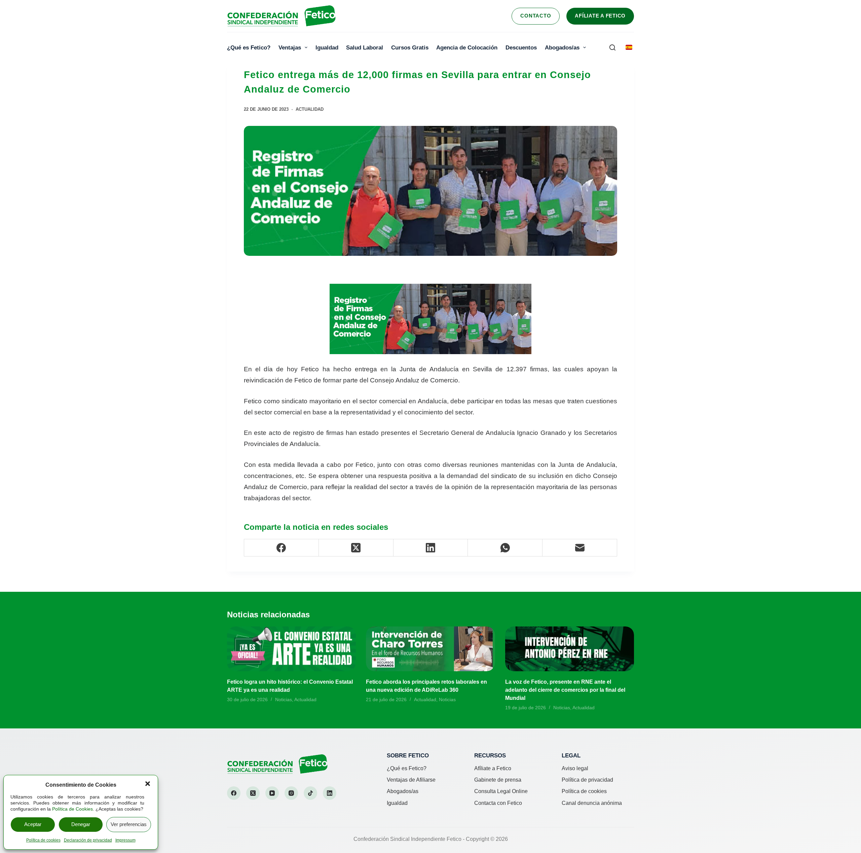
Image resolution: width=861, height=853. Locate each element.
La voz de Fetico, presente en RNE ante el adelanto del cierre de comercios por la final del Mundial (565, 690)
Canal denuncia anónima (592, 803)
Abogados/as (562, 47)
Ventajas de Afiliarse (411, 780)
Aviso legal (575, 768)
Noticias (283, 699)
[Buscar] (612, 47)
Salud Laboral (364, 47)
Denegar (80, 824)
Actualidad (310, 109)
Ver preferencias (129, 824)
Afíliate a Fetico (600, 16)
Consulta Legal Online (501, 791)
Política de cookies (43, 840)
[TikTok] (310, 793)
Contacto (535, 16)
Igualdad (326, 47)
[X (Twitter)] (356, 547)
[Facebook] (281, 547)
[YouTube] (272, 793)
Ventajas (289, 47)
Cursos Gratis (409, 47)
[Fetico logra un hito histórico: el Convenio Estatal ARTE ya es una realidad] (291, 648)
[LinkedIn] (431, 547)
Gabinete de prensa (497, 780)
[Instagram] (291, 793)
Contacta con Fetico (498, 803)
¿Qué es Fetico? (248, 47)
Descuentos (521, 47)
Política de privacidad (587, 780)
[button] (147, 783)
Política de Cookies (72, 809)
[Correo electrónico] (579, 547)
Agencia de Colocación (466, 47)
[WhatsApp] (505, 547)
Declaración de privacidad (88, 840)
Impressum (125, 840)
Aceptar (32, 824)
